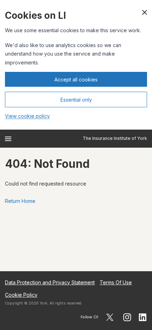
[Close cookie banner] (144, 12)
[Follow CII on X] (109, 317)
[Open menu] (8, 139)
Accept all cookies (76, 79)
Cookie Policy (21, 295)
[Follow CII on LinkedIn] (143, 317)
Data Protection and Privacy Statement (50, 282)
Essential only (76, 100)
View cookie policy (27, 116)
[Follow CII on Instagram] (127, 317)
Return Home (20, 201)
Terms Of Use (116, 282)
